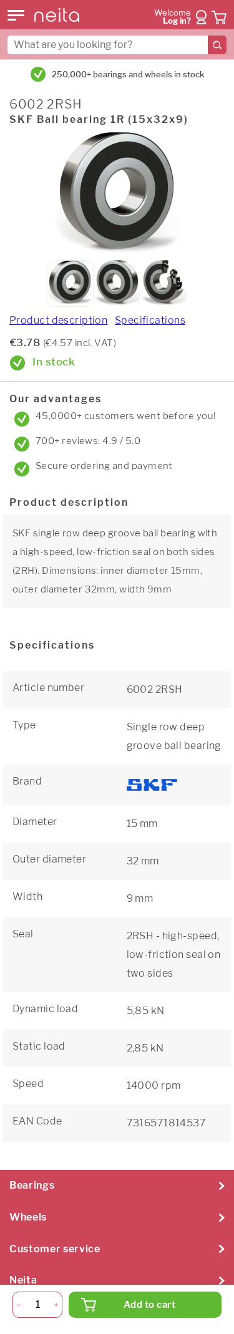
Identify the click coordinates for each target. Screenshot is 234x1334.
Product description (58, 320)
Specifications (150, 320)
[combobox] (117, 45)
